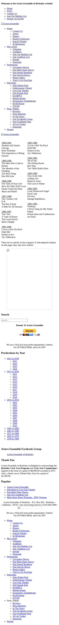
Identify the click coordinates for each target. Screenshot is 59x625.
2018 (15, 392)
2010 (15, 426)
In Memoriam (19, 44)
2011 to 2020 (13, 371)
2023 (15, 366)
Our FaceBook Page (22, 121)
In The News (18, 116)
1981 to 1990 (13, 431)
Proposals (17, 62)
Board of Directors (21, 39)
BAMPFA (17, 96)
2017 (15, 389)
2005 (15, 413)
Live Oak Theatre (21, 90)
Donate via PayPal (15, 19)
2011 (15, 374)
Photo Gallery (19, 77)
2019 (15, 395)
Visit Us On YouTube (22, 80)
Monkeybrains (19, 98)
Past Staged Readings (22, 72)
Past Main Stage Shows (23, 70)
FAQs (9, 11)
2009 (15, 423)
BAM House (18, 103)
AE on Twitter (19, 124)
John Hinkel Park (20, 85)
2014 (15, 382)
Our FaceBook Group (23, 119)
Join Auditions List (21, 57)
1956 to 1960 (13, 439)
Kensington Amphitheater (24, 101)
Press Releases (19, 114)
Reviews (16, 111)
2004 (15, 410)
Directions (11, 83)
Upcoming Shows (21, 67)
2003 (15, 407)
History (16, 36)
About (15, 33)
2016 (15, 387)
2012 (15, 376)
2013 (15, 379)
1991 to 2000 (13, 428)
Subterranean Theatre (22, 88)
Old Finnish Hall (20, 93)
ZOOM (16, 106)
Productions (12, 65)
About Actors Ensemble (17, 487)
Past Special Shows (21, 75)
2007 (15, 418)
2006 (15, 415)
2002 (15, 405)
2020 (15, 397)
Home (9, 8)
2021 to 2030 (13, 358)
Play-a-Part (12, 46)
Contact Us (12, 13)
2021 (15, 361)
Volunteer (17, 49)
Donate (16, 59)
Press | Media (13, 109)
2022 (15, 363)
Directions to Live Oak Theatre (21, 489)
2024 (15, 369)
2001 (15, 402)
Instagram (17, 127)
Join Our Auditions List (17, 495)
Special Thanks (19, 41)
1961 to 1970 (13, 436)
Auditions (17, 52)
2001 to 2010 (13, 400)
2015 (15, 384)
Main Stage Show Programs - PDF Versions (27, 497)
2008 (15, 420)
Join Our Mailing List (16, 16)
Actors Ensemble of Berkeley (20, 454)
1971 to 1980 (13, 433)
